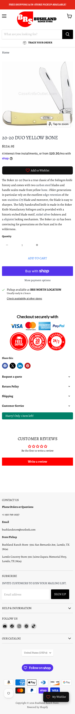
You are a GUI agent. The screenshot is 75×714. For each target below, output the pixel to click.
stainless (13, 200)
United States (35, 653)
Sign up (60, 594)
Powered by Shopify (37, 707)
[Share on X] (13, 366)
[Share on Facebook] (5, 366)
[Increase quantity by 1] (37, 245)
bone (44, 190)
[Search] (67, 34)
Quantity (6, 236)
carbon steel (43, 185)
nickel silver (43, 214)
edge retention (52, 195)
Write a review (37, 461)
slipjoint (9, 219)
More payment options (37, 280)
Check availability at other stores (24, 298)
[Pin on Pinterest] (28, 366)
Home (5, 52)
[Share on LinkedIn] (20, 366)
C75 (21, 200)
